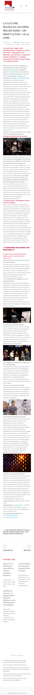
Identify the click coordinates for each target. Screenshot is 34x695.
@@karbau (17, 42)
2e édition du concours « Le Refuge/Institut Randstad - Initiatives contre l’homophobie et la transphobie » (9, 598)
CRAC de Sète (20, 530)
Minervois (12, 531)
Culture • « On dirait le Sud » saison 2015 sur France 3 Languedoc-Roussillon (8, 569)
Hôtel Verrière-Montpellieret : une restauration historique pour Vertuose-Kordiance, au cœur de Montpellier (16, 669)
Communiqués (9, 44)
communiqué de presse (11, 515)
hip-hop (26, 530)
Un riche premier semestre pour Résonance (15, 664)
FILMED (17, 44)
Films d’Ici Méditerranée (21, 78)
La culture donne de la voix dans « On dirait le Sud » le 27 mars (24, 567)
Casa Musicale (12, 530)
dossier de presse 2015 (11, 517)
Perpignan (5, 533)
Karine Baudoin (18, 505)
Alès (7, 530)
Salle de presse (26, 44)
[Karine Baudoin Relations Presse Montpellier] (11, 6)
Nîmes (22, 531)
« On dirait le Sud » (14, 72)
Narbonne (17, 531)
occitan (27, 531)
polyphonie (12, 533)
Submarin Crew (19, 533)
